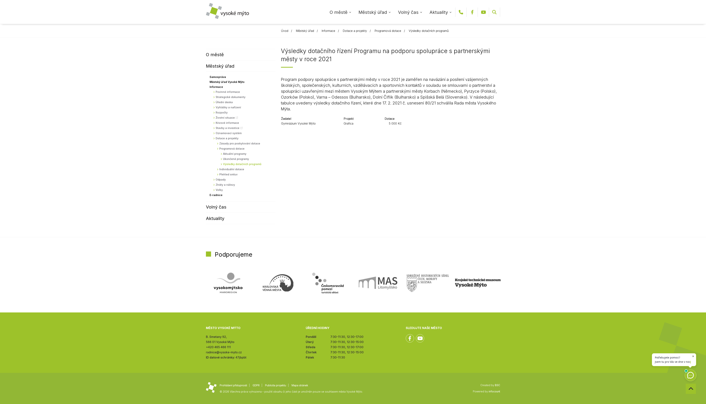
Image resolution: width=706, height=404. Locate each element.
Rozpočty (222, 112)
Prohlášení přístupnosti (233, 385)
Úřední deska (224, 102)
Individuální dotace (231, 169)
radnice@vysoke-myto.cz (224, 352)
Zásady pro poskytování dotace (239, 143)
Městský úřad (373, 12)
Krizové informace (227, 122)
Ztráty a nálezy (225, 184)
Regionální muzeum (478, 283)
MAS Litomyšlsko (378, 283)
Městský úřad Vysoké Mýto (227, 81)
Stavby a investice (227, 128)
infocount (494, 391)
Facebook (472, 12)
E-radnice (216, 195)
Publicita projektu (275, 385)
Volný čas (408, 12)
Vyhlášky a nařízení (228, 107)
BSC (497, 385)
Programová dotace (388, 31)
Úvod (284, 31)
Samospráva (218, 76)
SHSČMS (428, 283)
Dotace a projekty (355, 31)
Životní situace (225, 117)
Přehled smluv (228, 174)
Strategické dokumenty (230, 97)
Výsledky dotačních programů (429, 31)
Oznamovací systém (229, 133)
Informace (328, 31)
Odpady (221, 179)
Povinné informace (228, 91)
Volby (219, 189)
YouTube (483, 12)
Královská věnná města (278, 283)
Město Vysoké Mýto (227, 11)
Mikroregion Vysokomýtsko (228, 283)
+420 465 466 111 (460, 12)
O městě (338, 12)
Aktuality (438, 12)
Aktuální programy (234, 153)
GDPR (256, 385)
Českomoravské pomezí (328, 283)
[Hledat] (494, 12)
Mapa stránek (300, 385)
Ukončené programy (236, 158)
